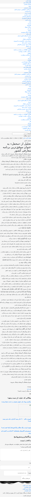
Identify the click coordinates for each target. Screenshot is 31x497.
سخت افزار (28, 20)
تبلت (30, 21)
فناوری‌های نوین (27, 2)
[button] (15, 132)
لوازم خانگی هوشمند (26, 32)
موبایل (29, 30)
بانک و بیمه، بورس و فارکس (24, 44)
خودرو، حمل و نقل (26, 42)
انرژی (29, 37)
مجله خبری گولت (27, 485)
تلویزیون (29, 25)
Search (29, 133)
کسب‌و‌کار (28, 34)
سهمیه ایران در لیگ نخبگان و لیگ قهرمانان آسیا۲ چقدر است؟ (16, 427)
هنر (30, 56)
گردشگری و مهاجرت (26, 55)
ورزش (29, 58)
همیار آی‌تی (28, 0)
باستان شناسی (27, 4)
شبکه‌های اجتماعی (26, 16)
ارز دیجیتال (28, 46)
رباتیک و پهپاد (28, 27)
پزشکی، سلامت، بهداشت (25, 51)
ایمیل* (29, 473)
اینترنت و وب (28, 13)
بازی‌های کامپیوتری (26, 18)
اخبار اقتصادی (27, 487)
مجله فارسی (28, 65)
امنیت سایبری (27, 14)
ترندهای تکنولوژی (27, 63)
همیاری (29, 60)
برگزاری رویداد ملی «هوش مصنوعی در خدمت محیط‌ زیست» (16, 401)
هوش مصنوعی (27, 7)
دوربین (29, 23)
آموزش (29, 48)
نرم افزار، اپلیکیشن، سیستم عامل (22, 9)
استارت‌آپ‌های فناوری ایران (24, 35)
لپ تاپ (29, 28)
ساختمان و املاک (27, 39)
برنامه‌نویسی (28, 11)
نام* (30, 463)
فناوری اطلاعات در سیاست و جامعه (22, 49)
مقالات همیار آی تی (26, 62)
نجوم (30, 6)
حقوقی (29, 53)
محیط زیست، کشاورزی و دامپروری (22, 41)
